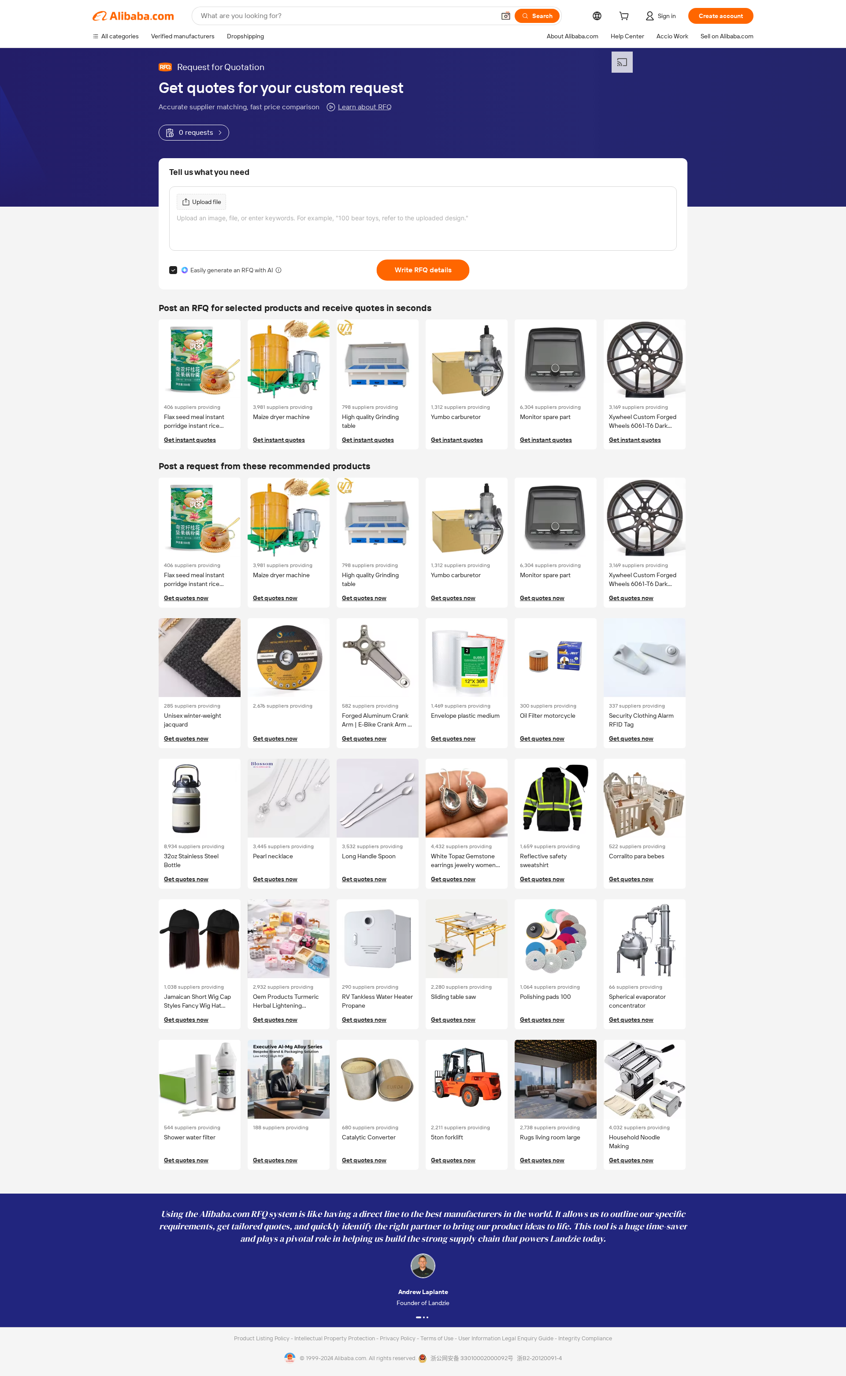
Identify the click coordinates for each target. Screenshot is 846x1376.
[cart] (625, 17)
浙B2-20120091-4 (539, 1358)
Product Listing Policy (262, 1338)
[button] (506, 16)
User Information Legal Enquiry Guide (505, 1338)
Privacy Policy (398, 1338)
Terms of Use (437, 1338)
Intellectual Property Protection (335, 1338)
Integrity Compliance (585, 1338)
